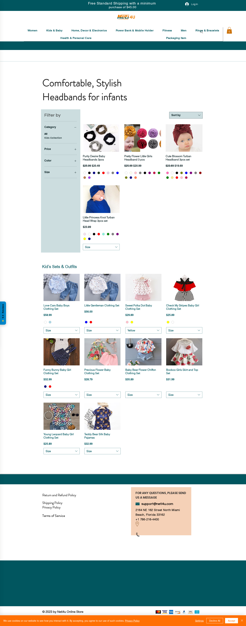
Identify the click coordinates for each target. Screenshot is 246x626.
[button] (32, 30)
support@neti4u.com (157, 504)
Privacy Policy (132, 620)
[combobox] (186, 115)
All (45, 133)
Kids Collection (53, 138)
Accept (231, 620)
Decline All (214, 620)
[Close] (242, 620)
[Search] (201, 31)
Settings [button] (199, 620)
